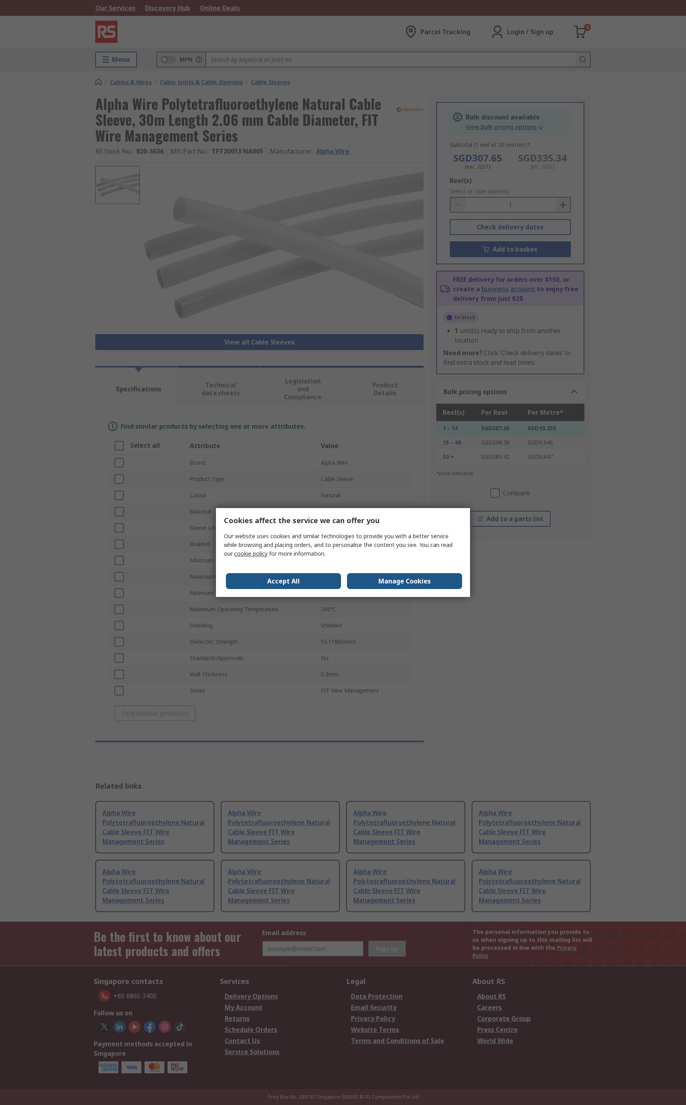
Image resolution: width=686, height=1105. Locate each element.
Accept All (283, 581)
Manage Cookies (404, 581)
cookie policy (251, 553)
